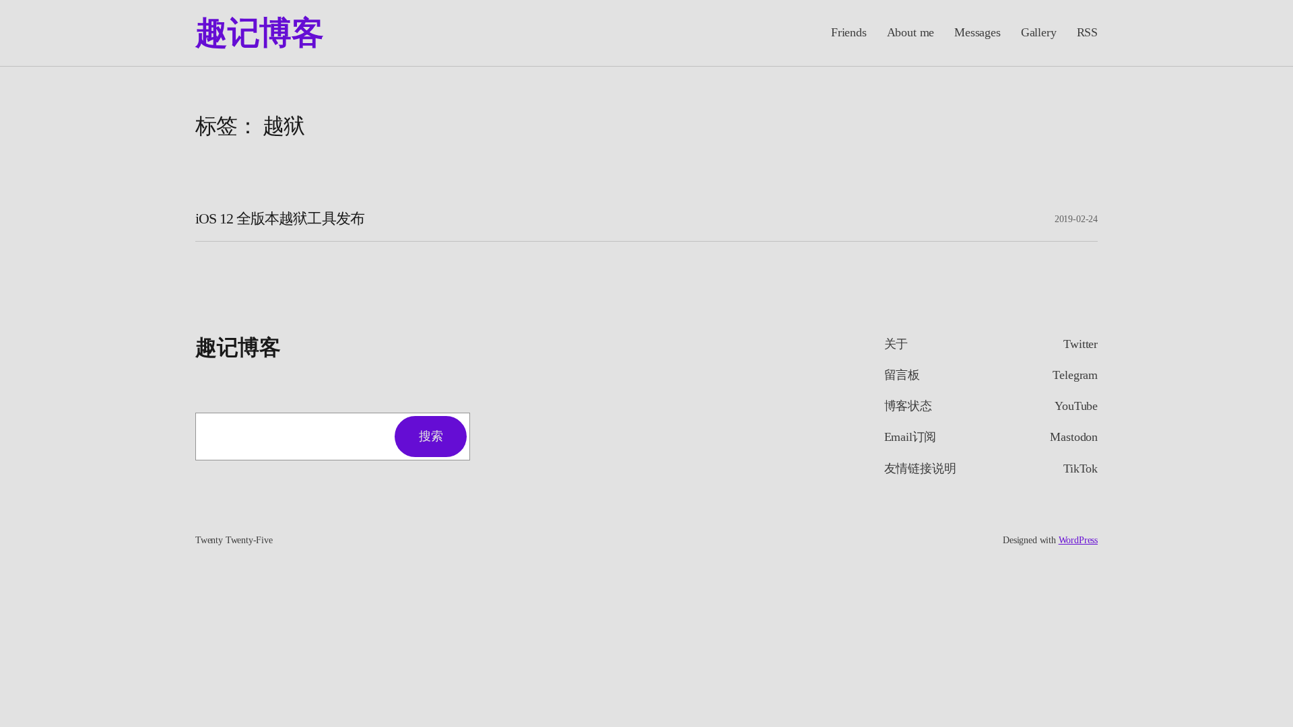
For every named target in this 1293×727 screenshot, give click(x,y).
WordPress (1078, 540)
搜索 (430, 436)
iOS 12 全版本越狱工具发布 (279, 219)
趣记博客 (259, 32)
